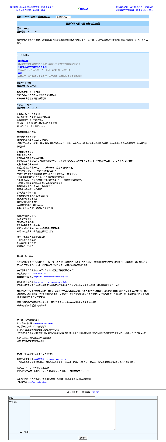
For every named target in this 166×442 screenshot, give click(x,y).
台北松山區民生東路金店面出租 (32, 67)
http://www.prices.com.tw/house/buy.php (51, 277)
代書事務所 (39, 359)
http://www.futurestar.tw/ (38, 382)
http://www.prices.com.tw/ (39, 273)
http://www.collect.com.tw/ (56, 359)
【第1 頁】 (96, 392)
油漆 (20, 73)
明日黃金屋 (23, 61)
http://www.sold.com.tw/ (43, 323)
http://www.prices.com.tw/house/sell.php (50, 282)
